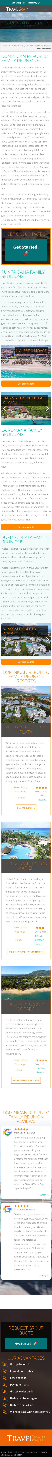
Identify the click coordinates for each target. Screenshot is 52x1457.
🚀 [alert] (26, 2)
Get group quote (26, 383)
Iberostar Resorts (40, 1070)
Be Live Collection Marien (39, 940)
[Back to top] (47, 1451)
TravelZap (16, 1452)
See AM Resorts (26, 807)
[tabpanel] (26, 361)
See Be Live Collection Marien (26, 952)
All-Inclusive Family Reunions (21, 46)
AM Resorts (42, 797)
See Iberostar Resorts (26, 1080)
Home (5, 46)
